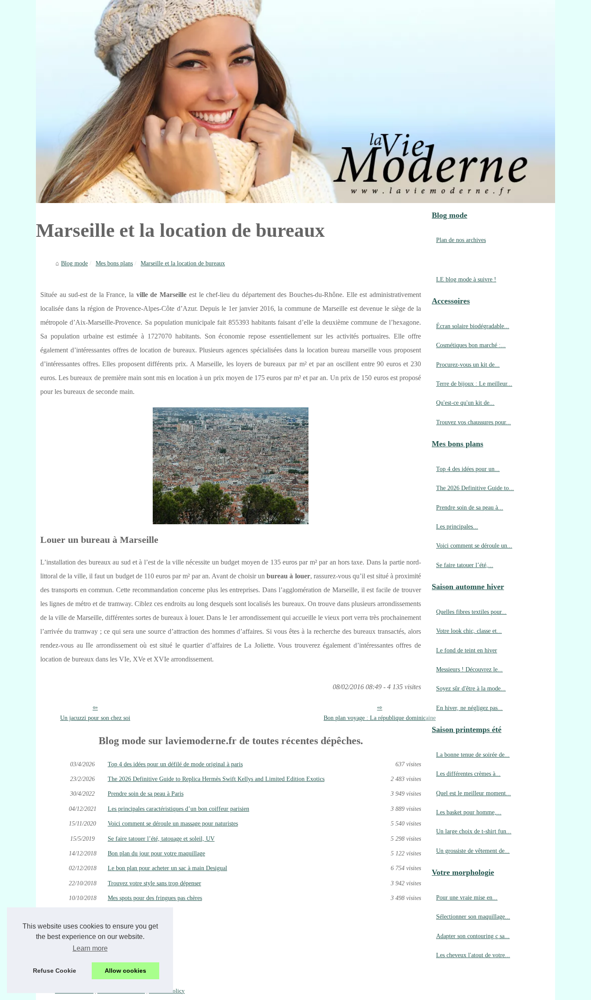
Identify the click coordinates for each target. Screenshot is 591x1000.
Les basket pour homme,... (468, 812)
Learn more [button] (90, 948)
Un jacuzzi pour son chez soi (95, 717)
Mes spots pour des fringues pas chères (155, 898)
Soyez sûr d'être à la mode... (471, 688)
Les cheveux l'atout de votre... (473, 955)
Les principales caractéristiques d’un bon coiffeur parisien (178, 809)
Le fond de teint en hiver (466, 650)
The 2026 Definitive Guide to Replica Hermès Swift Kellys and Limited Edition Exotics (216, 779)
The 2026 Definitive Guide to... (475, 487)
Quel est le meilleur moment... (473, 793)
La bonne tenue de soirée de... (473, 754)
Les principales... (457, 526)
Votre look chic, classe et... (469, 630)
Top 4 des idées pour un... (468, 468)
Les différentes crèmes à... (468, 773)
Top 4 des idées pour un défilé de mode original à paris (175, 764)
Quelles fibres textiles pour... (471, 611)
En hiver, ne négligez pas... (469, 707)
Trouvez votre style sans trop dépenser (154, 883)
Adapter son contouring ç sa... (473, 935)
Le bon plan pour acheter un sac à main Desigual (167, 868)
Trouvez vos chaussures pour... (473, 422)
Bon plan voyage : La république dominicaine (380, 717)
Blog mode (74, 263)
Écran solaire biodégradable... (472, 326)
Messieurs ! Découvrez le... (469, 669)
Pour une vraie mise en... (467, 897)
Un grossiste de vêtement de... (473, 850)
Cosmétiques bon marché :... (471, 345)
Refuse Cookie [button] (54, 970)
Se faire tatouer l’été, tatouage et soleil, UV (161, 838)
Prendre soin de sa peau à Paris (145, 793)
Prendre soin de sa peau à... (469, 507)
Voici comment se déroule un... (474, 545)
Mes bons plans (114, 263)
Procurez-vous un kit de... (468, 364)
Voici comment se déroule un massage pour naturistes (173, 823)
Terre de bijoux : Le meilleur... (474, 383)
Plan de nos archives (461, 239)
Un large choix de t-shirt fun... (473, 831)
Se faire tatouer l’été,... (464, 564)
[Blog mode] (295, 101)
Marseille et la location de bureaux (183, 263)
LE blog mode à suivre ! (466, 279)
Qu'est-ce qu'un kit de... (465, 402)
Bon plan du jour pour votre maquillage (156, 853)
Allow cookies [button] (125, 970)
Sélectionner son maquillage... (473, 916)
